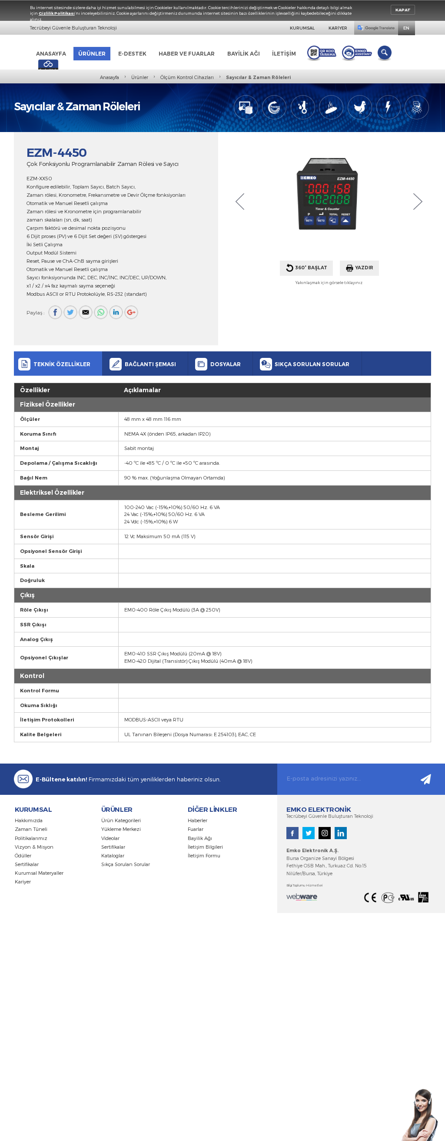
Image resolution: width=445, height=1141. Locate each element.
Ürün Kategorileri (121, 820)
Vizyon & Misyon (34, 847)
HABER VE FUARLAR (187, 53)
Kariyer (23, 881)
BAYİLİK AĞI (243, 53)
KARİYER (338, 27)
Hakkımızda (29, 820)
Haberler (197, 820)
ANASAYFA (51, 53)
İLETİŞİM (284, 53)
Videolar (110, 838)
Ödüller (23, 855)
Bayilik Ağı (200, 838)
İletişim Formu (204, 855)
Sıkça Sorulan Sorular (125, 864)
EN (406, 27)
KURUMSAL (302, 27)
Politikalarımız (31, 838)
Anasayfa (109, 77)
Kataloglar (112, 855)
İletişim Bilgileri (205, 847)
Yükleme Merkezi (121, 829)
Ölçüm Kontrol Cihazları (187, 77)
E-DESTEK (132, 53)
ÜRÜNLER (92, 53)
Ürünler (139, 77)
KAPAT (403, 9)
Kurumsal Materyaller (39, 873)
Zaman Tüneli (31, 829)
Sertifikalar (27, 864)
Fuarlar (195, 829)
